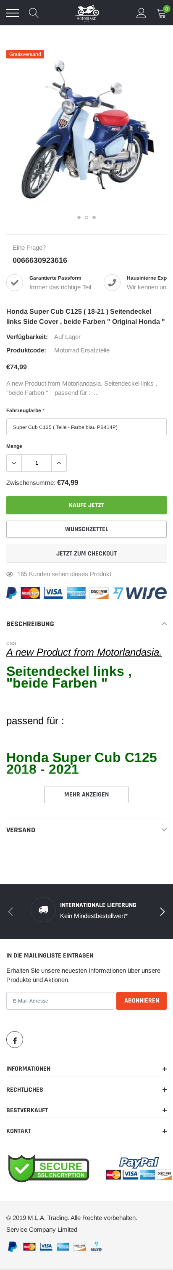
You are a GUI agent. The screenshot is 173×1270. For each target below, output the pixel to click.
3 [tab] (94, 217)
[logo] (86, 13)
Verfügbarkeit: (27, 336)
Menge (14, 446)
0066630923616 (40, 260)
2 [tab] (86, 217)
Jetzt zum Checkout (86, 553)
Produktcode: (26, 350)
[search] (34, 13)
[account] (141, 12)
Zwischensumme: (30, 482)
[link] (14, 1039)
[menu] (12, 13)
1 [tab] (79, 217)
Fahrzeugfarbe (25, 410)
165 (22, 573)
